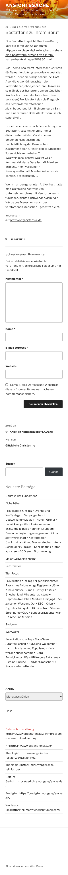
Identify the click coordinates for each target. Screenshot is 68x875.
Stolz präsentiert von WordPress (24, 866)
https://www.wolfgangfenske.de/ (31, 745)
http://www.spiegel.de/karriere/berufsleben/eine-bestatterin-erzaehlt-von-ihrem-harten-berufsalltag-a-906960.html (33, 55)
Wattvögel (12, 632)
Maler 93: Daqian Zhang (20, 558)
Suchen (10, 463)
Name (10, 329)
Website (11, 366)
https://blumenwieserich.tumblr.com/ (36, 810)
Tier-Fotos (12, 573)
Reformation (13, 566)
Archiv (9, 688)
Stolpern (11, 624)
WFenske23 (38, 27)
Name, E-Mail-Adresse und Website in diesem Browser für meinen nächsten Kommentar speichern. (32, 389)
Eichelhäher (13, 503)
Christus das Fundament (21, 496)
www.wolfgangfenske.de (26, 220)
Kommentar (14, 278)
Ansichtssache (27, 5)
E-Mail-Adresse (16, 347)
